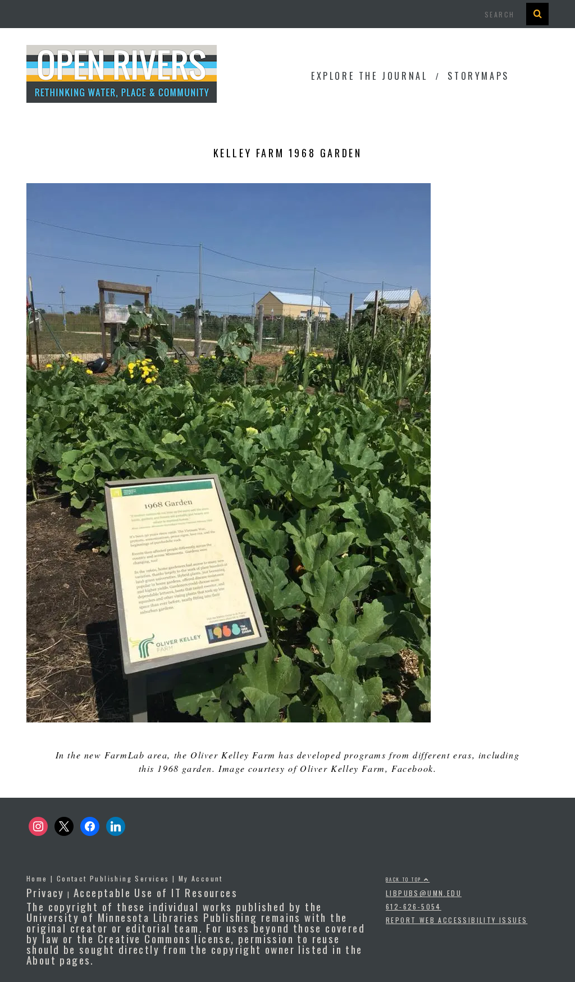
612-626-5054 (413, 906)
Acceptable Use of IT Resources (156, 892)
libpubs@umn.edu (424, 893)
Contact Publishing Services (113, 878)
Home (37, 878)
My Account (201, 878)
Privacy (45, 892)
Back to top (405, 879)
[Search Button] (537, 14)
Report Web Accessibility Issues (456, 920)
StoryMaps (478, 76)
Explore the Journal (369, 76)
